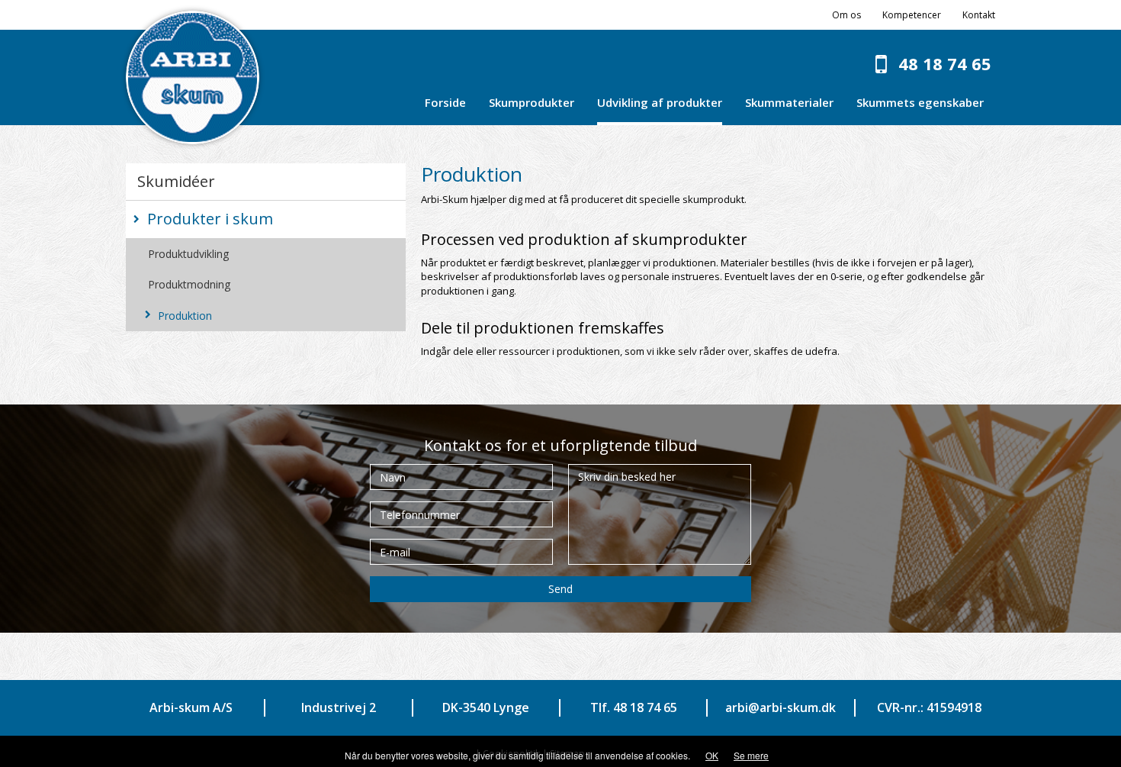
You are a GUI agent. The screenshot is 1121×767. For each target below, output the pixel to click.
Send (560, 589)
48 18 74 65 (944, 63)
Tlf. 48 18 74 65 (633, 707)
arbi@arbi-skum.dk (780, 707)
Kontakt (978, 14)
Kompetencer (911, 14)
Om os (846, 14)
